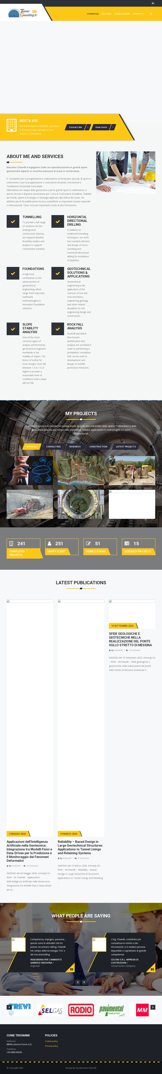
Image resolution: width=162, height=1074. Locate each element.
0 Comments (32, 858)
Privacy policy (51, 1045)
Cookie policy (51, 1041)
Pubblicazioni (122, 13)
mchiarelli (16, 858)
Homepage (93, 13)
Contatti (138, 13)
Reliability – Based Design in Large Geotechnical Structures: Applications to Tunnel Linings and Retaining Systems (29, 847)
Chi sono (107, 13)
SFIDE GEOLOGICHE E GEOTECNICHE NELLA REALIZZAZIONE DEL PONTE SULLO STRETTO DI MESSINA (79, 639)
